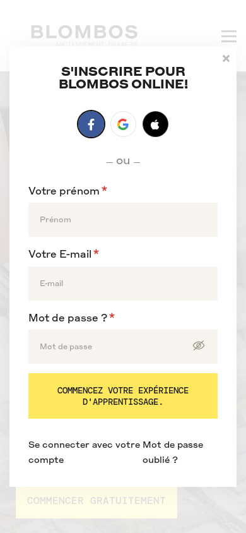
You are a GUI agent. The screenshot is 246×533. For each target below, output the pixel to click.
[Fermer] (226, 57)
